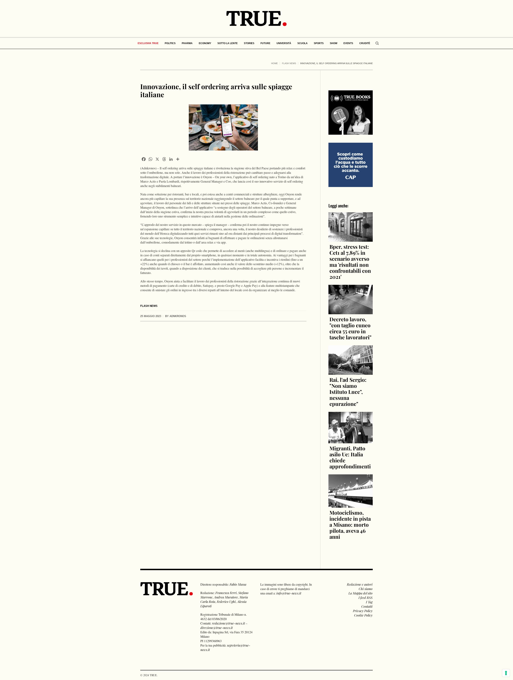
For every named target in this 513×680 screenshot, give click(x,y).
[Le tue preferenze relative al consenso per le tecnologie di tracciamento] (506, 673)
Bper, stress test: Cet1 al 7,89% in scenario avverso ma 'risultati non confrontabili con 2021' (350, 261)
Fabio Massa (238, 584)
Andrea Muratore (226, 597)
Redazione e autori (360, 584)
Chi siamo (366, 589)
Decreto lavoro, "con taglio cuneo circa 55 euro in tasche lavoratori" (350, 328)
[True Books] (350, 132)
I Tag (369, 602)
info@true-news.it (288, 593)
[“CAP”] (350, 164)
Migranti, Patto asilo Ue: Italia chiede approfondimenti (350, 457)
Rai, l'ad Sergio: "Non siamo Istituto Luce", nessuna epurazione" (348, 391)
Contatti (367, 606)
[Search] (377, 43)
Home (274, 63)
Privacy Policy (363, 611)
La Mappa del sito (360, 593)
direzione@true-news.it (216, 627)
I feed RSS (365, 597)
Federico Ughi (226, 601)
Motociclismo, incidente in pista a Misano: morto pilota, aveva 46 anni (350, 524)
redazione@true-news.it (228, 623)
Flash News (289, 63)
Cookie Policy (363, 615)
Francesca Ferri (226, 593)
